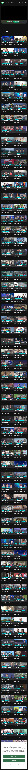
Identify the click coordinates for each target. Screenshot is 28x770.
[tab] (6, 31)
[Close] (25, 743)
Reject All (14, 760)
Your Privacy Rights (14, 764)
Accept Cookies (14, 756)
